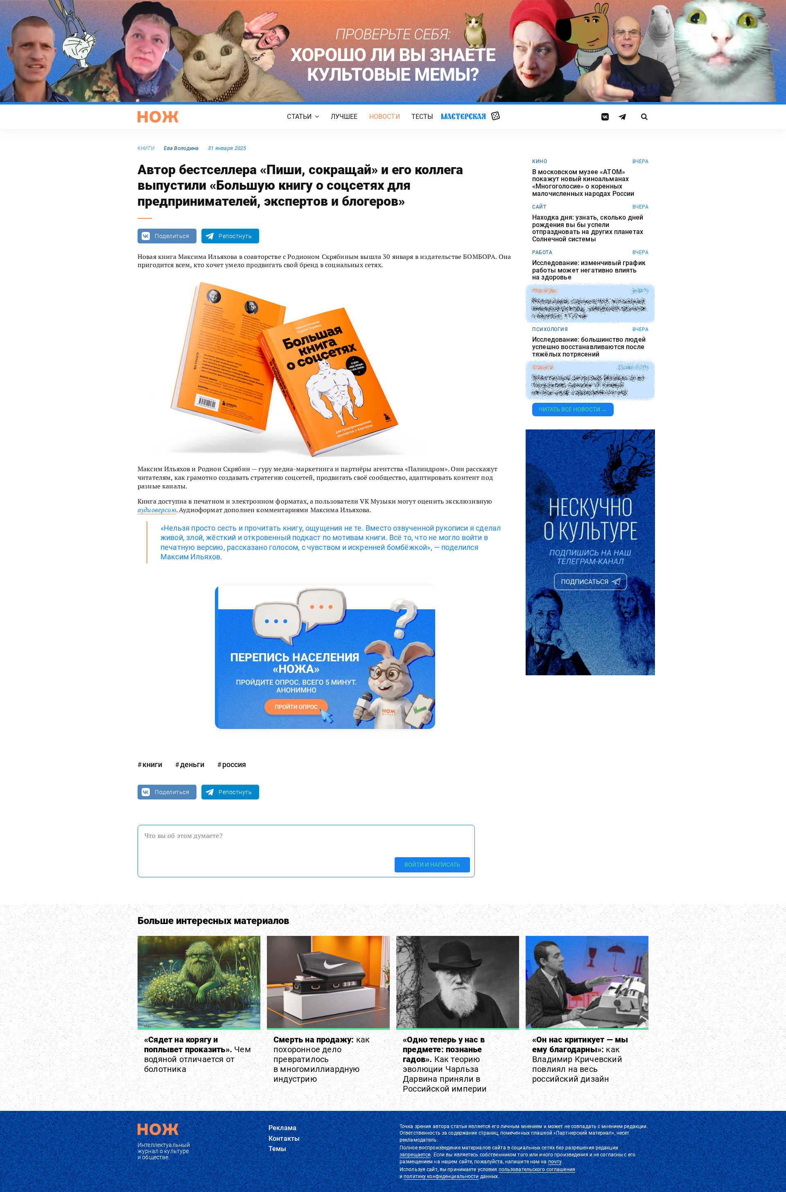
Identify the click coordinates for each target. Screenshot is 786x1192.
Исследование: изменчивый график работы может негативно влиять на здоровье (589, 270)
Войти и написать (432, 864)
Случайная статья (495, 116)
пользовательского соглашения (537, 1169)
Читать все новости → (573, 409)
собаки (542, 367)
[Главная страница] (158, 117)
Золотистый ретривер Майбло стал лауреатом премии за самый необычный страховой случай (588, 385)
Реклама (282, 1128)
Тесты (422, 116)
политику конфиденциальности (441, 1176)
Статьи (299, 116)
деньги (192, 764)
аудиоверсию (157, 510)
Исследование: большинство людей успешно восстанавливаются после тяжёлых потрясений (589, 347)
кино (539, 161)
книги (146, 148)
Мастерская (463, 116)
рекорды (544, 291)
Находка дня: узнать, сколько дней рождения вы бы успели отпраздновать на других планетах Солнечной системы (587, 228)
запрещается (415, 1155)
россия (234, 764)
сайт (539, 207)
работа (542, 252)
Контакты (284, 1138)
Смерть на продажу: (321, 1059)
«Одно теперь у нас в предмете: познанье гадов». (445, 1064)
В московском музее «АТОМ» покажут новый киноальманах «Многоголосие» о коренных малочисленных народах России (583, 182)
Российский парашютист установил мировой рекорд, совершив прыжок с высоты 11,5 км (589, 309)
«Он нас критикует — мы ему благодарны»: (580, 1059)
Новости (384, 116)
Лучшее (344, 116)
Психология (550, 329)
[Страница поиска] (644, 116)
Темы (278, 1149)
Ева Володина (181, 148)
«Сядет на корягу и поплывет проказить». (197, 1054)
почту (555, 1162)
